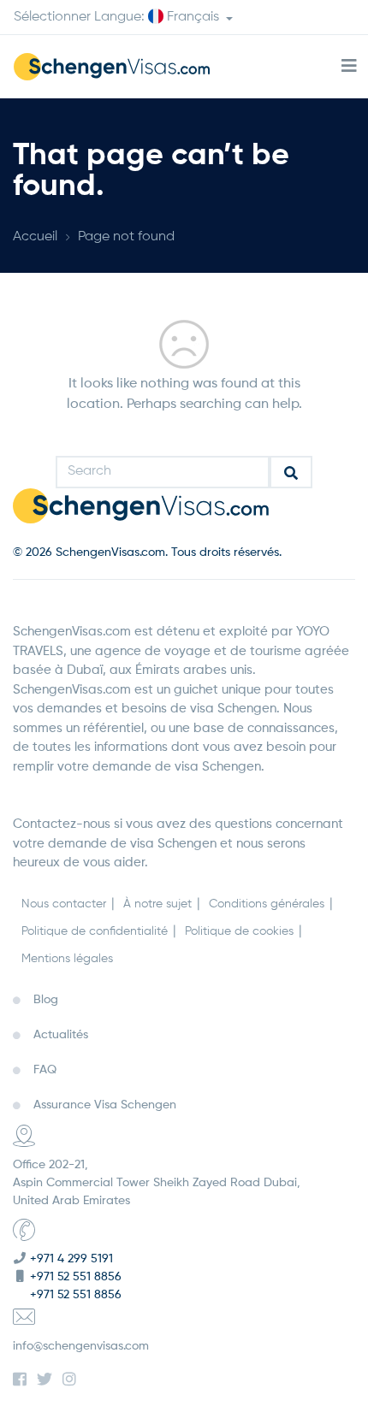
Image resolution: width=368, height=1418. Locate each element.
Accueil (35, 237)
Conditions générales (266, 904)
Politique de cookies (239, 931)
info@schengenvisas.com (81, 1346)
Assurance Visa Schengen (104, 1105)
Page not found (126, 237)
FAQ (44, 1070)
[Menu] (349, 66)
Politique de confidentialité (94, 931)
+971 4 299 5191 (71, 1259)
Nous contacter (63, 904)
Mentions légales (67, 959)
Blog (45, 1000)
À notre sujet (157, 904)
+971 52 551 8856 (76, 1277)
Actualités (60, 1035)
